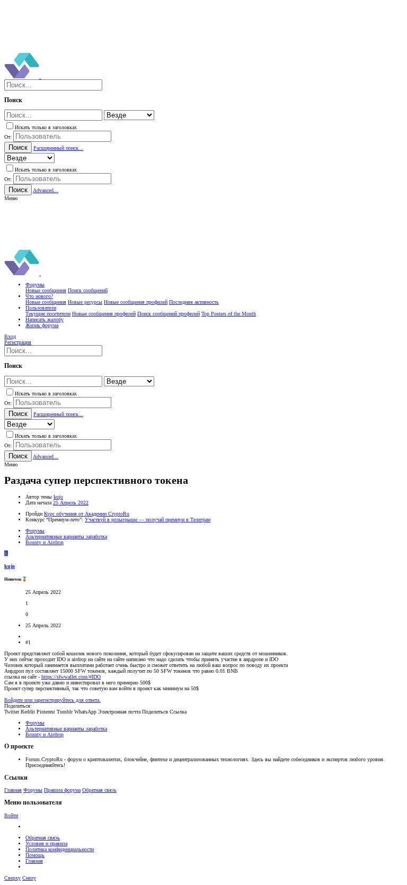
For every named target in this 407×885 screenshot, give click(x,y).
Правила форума (62, 790)
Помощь (35, 855)
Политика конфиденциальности (59, 849)
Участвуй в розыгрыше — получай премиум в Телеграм (147, 519)
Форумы (32, 790)
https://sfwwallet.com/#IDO (71, 677)
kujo (58, 497)
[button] (10, 198)
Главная (13, 790)
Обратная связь (99, 790)
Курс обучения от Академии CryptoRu (86, 514)
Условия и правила (46, 843)
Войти (11, 815)
